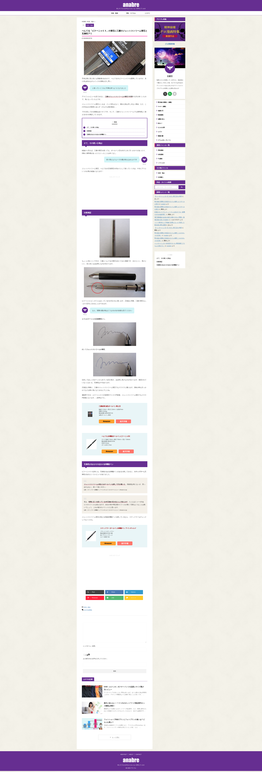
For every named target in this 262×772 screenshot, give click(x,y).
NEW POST (123, 754)
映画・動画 (114, 13)
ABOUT (131, 754)
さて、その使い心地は (93, 127)
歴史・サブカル (131, 13)
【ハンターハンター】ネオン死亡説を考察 (168, 196)
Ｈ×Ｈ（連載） (162, 106)
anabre (163, 204)
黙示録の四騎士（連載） (165, 102)
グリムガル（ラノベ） (164, 140)
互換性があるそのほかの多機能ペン (96, 134)
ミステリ (147, 13)
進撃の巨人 (161, 119)
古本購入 (160, 177)
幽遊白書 (160, 136)
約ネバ (160, 123)
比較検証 (89, 131)
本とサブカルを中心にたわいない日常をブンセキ (131, 765)
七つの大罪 (161, 127)
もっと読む (116, 737)
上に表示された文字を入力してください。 (95, 658)
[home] (175, 94)
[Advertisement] (114, 192)
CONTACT (139, 754)
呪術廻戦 (160, 115)
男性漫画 (160, 150)
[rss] (170, 94)
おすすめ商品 (88, 610)
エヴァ (160, 131)
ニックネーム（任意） (89, 646)
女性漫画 (160, 154)
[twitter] (165, 94)
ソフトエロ (161, 163)
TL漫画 (160, 158)
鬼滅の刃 (160, 110)
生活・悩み (87, 607)
